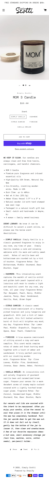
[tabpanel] (24, 47)
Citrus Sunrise (18, 122)
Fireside (34, 122)
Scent (24, 112)
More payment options (24, 149)
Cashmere (34, 117)
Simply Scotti (29, 467)
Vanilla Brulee (24, 127)
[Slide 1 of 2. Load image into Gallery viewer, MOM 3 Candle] (23, 85)
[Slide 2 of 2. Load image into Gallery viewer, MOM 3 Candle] (25, 85)
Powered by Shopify (24, 471)
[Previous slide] (19, 85)
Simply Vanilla (18, 117)
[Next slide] (29, 85)
